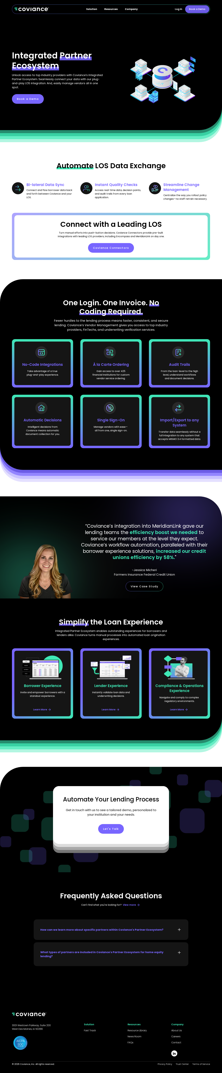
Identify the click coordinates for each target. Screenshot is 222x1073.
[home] (31, 9)
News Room (134, 1036)
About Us (176, 1030)
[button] (92, 9)
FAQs (130, 1042)
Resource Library (137, 1030)
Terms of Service (201, 1064)
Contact (176, 1042)
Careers (175, 1036)
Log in (178, 9)
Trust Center (182, 1064)
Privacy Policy (165, 1064)
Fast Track (90, 1030)
